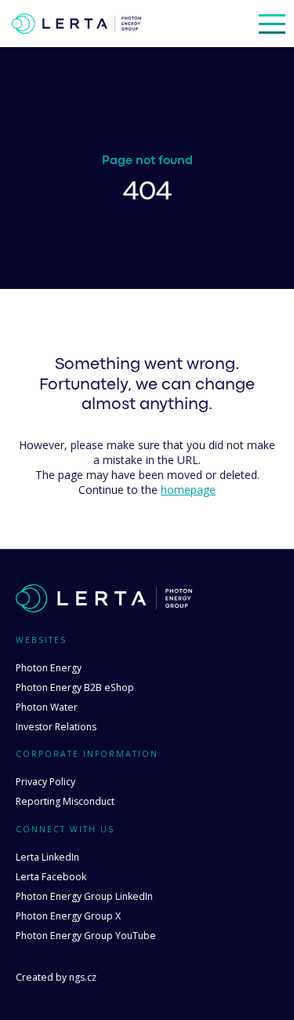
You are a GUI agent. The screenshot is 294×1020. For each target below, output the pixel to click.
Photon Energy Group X (68, 916)
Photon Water (47, 707)
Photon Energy (49, 668)
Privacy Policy (45, 781)
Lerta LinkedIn (47, 857)
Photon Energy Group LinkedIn (84, 896)
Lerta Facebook (51, 876)
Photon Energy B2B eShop (75, 687)
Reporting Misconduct (65, 801)
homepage (188, 489)
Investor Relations (56, 726)
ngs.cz (82, 977)
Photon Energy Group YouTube (86, 935)
